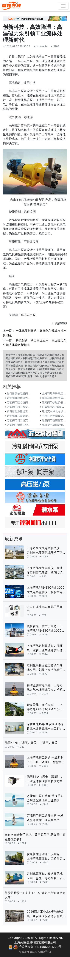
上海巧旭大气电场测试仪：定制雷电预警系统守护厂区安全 (45, 550)
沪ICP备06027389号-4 (35, 952)
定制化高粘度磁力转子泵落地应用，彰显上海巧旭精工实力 (45, 667)
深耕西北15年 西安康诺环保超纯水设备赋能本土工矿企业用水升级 (45, 726)
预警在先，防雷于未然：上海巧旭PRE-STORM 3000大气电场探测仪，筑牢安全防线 (45, 628)
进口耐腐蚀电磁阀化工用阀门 (24, 393)
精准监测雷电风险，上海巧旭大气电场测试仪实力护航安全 (45, 687)
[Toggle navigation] (63, 6)
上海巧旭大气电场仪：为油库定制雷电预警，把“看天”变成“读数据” (46, 570)
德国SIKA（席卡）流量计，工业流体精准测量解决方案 (45, 779)
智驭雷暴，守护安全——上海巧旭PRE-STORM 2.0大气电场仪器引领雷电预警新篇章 (45, 707)
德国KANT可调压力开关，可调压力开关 (31, 743)
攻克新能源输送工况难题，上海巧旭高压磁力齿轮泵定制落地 (45, 856)
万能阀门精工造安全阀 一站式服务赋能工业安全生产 (45, 818)
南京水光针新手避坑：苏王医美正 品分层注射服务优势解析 (35, 837)
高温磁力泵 (28, 315)
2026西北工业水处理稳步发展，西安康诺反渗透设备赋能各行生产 (45, 914)
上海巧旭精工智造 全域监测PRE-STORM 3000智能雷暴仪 (45, 760)
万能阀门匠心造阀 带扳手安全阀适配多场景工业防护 (45, 798)
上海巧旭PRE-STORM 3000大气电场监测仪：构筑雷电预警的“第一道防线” (45, 590)
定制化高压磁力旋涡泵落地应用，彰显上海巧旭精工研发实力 (45, 876)
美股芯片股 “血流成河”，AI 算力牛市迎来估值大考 (35, 895)
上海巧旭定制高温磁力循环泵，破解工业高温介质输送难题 (45, 648)
